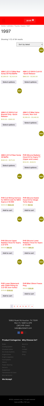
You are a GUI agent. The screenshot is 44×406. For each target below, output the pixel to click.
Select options (9, 82)
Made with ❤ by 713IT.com (22, 402)
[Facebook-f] (19, 332)
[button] (3, 20)
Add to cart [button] (7, 210)
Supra (23, 26)
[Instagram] (25, 332)
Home (3, 26)
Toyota (16, 26)
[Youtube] (22, 332)
